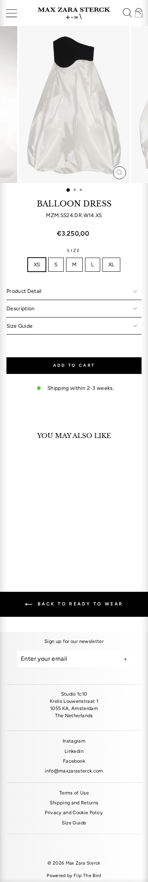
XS (37, 264)
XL (112, 264)
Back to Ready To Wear (79, 604)
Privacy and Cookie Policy (74, 812)
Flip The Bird (87, 875)
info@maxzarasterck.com (74, 771)
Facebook (74, 761)
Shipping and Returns (74, 802)
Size (74, 250)
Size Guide (19, 326)
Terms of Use (74, 793)
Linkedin (74, 751)
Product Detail (24, 291)
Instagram (74, 741)
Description (20, 308)
